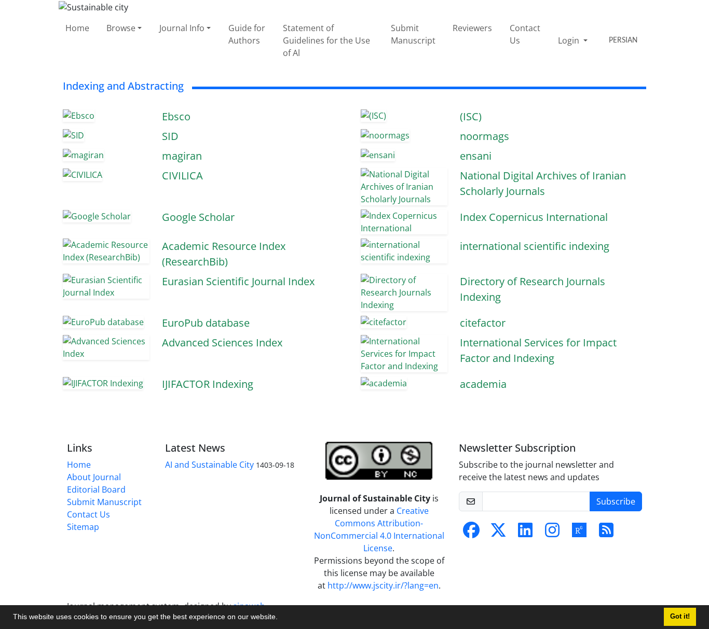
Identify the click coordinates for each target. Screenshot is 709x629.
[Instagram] (552, 533)
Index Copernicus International (534, 217)
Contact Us (525, 34)
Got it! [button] (680, 616)
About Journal (94, 477)
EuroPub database (206, 323)
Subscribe (615, 501)
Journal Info (181, 28)
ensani (476, 156)
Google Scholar (198, 217)
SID (170, 136)
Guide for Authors (246, 34)
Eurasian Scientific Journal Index (238, 281)
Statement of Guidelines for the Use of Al (326, 40)
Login (569, 40)
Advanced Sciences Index (222, 343)
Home (77, 28)
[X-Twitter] (498, 533)
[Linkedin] (525, 533)
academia (483, 384)
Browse (120, 28)
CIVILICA (182, 176)
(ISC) (471, 116)
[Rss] (606, 533)
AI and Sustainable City (209, 464)
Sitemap (83, 527)
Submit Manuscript (413, 34)
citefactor (483, 323)
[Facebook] (471, 533)
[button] (281, 618)
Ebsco (176, 116)
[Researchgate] (579, 533)
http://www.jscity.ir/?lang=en (383, 585)
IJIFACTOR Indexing (207, 384)
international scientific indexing (534, 246)
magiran (182, 156)
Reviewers (472, 28)
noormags (484, 136)
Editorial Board (96, 489)
